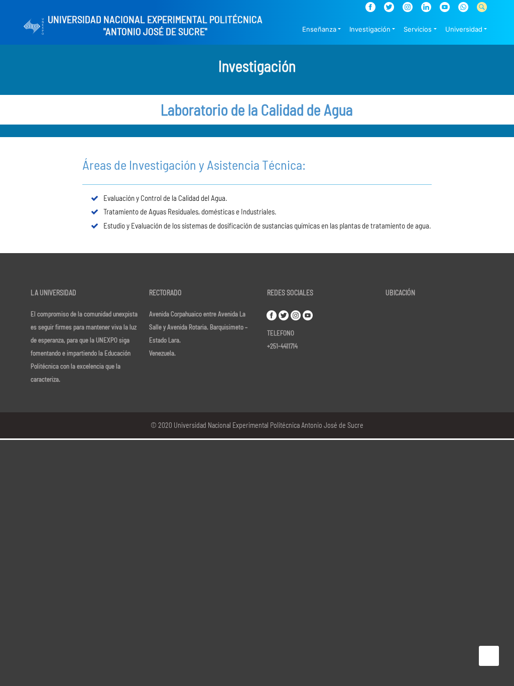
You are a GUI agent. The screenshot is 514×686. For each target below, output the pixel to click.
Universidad (463, 29)
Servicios (418, 29)
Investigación (370, 29)
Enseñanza (319, 29)
